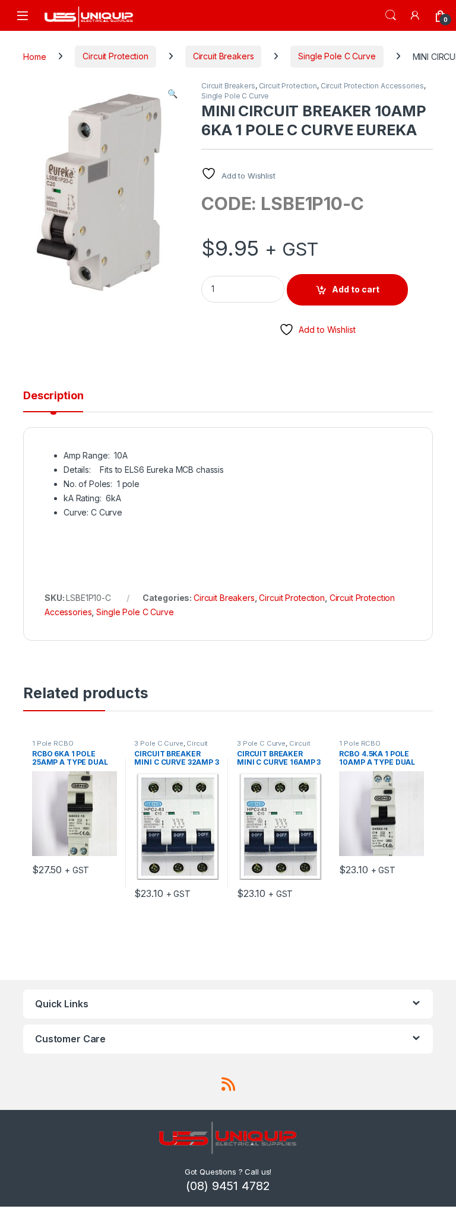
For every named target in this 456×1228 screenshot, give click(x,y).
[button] (172, 94)
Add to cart (355, 289)
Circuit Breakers (223, 56)
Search (390, 15)
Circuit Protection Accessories (372, 85)
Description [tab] (53, 396)
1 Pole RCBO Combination (53, 747)
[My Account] (415, 15)
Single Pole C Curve (336, 56)
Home (34, 56)
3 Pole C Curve (158, 743)
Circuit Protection (115, 56)
